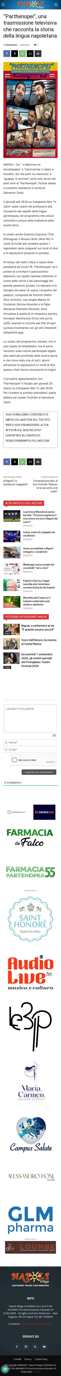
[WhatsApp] (22, 53)
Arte (6, 648)
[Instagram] (26, 1346)
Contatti (17, 1359)
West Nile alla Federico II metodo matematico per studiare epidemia (36, 601)
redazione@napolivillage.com (37, 1323)
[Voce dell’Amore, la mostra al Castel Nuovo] (11, 643)
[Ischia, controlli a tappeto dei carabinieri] (11, 536)
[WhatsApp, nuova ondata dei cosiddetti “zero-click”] (11, 569)
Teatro (7, 633)
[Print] (38, 53)
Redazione (11, 44)
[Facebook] (6, 53)
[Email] (30, 53)
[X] (14, 53)
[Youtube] (44, 1346)
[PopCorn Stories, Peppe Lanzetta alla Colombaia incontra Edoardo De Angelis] (11, 585)
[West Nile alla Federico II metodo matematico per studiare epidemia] (11, 602)
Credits (36, 1371)
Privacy (28, 1359)
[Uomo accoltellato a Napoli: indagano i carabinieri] (11, 552)
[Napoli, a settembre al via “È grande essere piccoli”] (11, 629)
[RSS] (35, 1346)
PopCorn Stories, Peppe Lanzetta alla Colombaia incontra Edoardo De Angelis (39, 584)
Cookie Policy (41, 1359)
